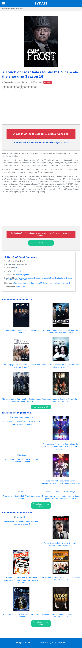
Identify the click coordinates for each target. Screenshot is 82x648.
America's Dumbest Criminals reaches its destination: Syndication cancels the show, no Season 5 (21, 580)
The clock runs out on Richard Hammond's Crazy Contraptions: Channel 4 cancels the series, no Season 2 (38, 279)
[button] (3, 3)
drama (18, 286)
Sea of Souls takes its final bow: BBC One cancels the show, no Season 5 (42, 283)
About (42, 643)
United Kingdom (22, 275)
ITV (17, 268)
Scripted (17, 271)
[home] (41, 4)
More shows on (41, 407)
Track (41, 243)
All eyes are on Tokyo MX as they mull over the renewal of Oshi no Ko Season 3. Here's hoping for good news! (60, 446)
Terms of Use (62, 643)
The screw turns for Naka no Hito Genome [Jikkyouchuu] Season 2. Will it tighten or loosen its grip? (60, 483)
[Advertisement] (41, 108)
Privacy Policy (50, 643)
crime (24, 286)
